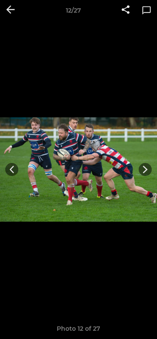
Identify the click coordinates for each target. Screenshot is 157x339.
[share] (125, 10)
